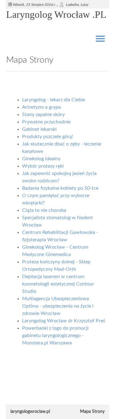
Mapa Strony (92, 411)
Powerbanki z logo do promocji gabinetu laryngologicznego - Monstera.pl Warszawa (55, 335)
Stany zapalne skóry (43, 114)
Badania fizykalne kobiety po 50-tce (60, 188)
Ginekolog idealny (41, 158)
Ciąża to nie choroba (44, 210)
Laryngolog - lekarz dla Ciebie (53, 99)
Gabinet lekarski (39, 129)
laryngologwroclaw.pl (30, 411)
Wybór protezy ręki (43, 166)
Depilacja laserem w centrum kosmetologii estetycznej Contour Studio (58, 284)
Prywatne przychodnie (46, 121)
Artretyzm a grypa (41, 107)
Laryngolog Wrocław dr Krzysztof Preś (63, 320)
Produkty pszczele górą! (47, 136)
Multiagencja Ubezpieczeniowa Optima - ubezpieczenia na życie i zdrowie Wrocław (58, 306)
